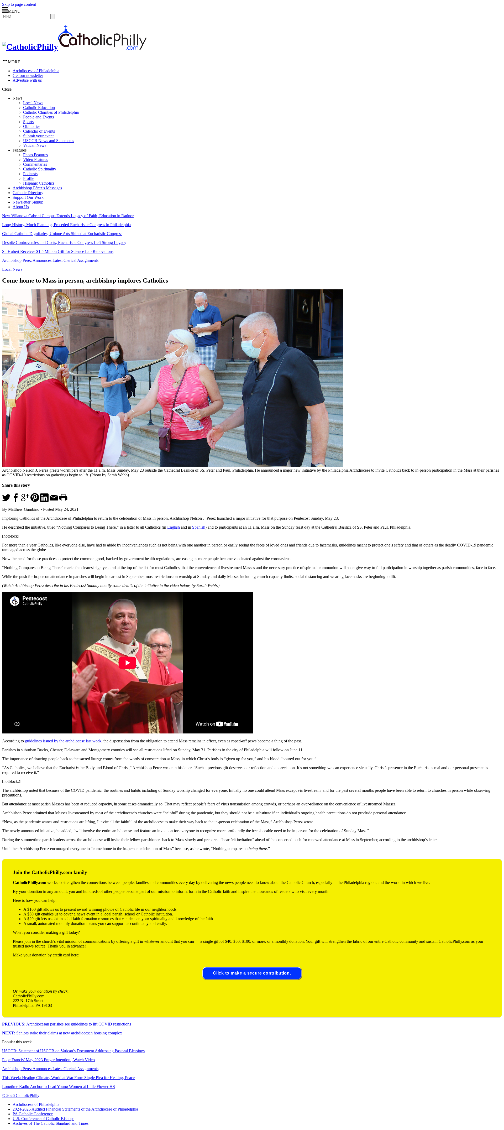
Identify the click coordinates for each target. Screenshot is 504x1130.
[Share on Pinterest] (34, 500)
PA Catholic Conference (33, 1114)
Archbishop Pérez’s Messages (37, 188)
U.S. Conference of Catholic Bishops (43, 1118)
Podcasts (30, 173)
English (173, 527)
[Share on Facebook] (16, 500)
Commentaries (35, 164)
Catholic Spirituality (39, 169)
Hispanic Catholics (38, 183)
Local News (33, 103)
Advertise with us (27, 80)
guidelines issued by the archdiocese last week (63, 741)
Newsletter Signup (28, 202)
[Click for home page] (74, 46)
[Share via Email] (54, 500)
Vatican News (34, 145)
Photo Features (35, 155)
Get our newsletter (28, 75)
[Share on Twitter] (6, 500)
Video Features (35, 159)
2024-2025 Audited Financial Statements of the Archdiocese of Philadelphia (75, 1109)
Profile (28, 178)
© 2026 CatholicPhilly (20, 1095)
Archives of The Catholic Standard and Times (50, 1123)
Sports (28, 121)
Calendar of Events (39, 131)
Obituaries (31, 126)
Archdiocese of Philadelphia (36, 71)
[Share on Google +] (25, 500)
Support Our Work (28, 197)
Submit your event (38, 136)
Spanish (198, 527)
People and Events (38, 117)
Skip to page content (19, 4)
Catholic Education (39, 107)
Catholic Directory (28, 192)
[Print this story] (63, 500)
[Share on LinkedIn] (44, 500)
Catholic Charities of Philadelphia (51, 112)
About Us (21, 207)
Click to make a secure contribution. (252, 973)
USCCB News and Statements (48, 140)
